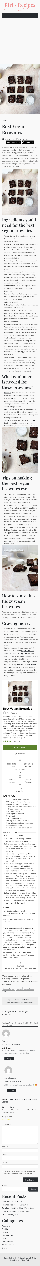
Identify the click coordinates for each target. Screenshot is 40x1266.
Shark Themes (15, 1260)
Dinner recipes (7, 1235)
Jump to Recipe (14, 142)
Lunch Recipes (7, 1242)
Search (4, 1186)
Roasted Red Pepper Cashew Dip (16, 1205)
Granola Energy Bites (11, 1214)
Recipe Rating (7, 1117)
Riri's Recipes (20, 5)
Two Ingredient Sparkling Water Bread (18, 1208)
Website (5, 1163)
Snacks (4, 1248)
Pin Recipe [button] (21, 753)
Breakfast (5, 1229)
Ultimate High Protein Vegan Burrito (20, 1003)
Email (4, 1155)
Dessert (5, 120)
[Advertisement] (20, 42)
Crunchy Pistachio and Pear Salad (16, 1211)
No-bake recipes (8, 1245)
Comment (6, 1124)
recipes (19, 989)
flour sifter (16, 398)
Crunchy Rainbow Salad (12, 1201)
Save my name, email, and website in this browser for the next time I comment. (19, 1172)
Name (5, 1147)
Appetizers (6, 1226)
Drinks (4, 1238)
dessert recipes (8, 989)
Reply (9, 1059)
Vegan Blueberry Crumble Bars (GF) (20, 1000)
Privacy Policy (25, 1260)
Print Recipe (28, 142)
